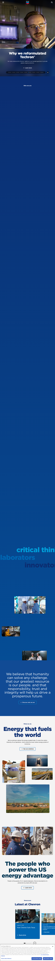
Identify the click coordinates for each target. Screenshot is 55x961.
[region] (27, 952)
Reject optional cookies (48, 958)
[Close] (52, 946)
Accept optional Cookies (36, 958)
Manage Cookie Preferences (6, 958)
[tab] (9, 72)
